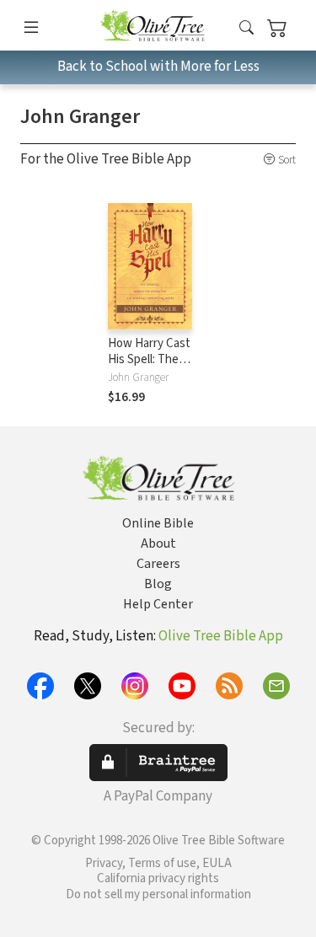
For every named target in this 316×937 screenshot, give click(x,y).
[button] (246, 28)
